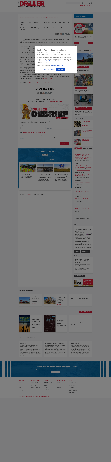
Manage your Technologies (49, 69)
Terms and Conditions (46, 61)
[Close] (75, 47)
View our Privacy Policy (57, 65)
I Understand (60, 69)
